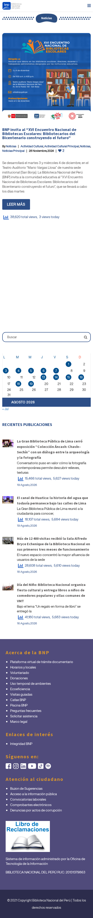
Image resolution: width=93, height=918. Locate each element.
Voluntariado (19, 672)
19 (31, 383)
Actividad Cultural (32, 146)
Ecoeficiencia (20, 688)
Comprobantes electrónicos (30, 804)
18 (18, 383)
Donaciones (19, 677)
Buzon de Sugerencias (26, 788)
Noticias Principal (13, 151)
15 (68, 377)
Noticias (11, 146)
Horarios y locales (23, 667)
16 (81, 377)
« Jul (5, 409)
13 (43, 377)
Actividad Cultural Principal (61, 146)
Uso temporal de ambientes (30, 683)
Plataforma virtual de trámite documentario (41, 661)
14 (56, 377)
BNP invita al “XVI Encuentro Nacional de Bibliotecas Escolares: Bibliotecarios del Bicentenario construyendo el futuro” (39, 133)
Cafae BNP (18, 699)
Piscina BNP (19, 705)
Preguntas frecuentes (25, 710)
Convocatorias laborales (28, 799)
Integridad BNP (21, 743)
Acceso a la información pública (33, 793)
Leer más (16, 204)
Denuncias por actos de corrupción (36, 810)
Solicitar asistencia (23, 715)
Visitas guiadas (21, 694)
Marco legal (18, 721)
